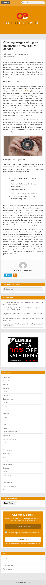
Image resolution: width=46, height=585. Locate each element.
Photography (11, 56)
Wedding (6, 490)
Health (5, 424)
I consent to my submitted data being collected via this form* (24, 533)
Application (6, 377)
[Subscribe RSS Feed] (15, 275)
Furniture (6, 413)
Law (4, 442)
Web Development (9, 486)
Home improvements (10, 432)
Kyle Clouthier (24, 54)
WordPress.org (8, 569)
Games (5, 417)
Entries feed (7, 562)
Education (6, 395)
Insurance (6, 435)
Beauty (5, 384)
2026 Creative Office (23, 582)
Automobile (7, 381)
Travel (5, 479)
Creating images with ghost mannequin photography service (21, 45)
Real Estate (7, 453)
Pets (4, 446)
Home (5, 428)
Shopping (6, 461)
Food (4, 410)
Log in (5, 558)
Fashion (5, 403)
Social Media (7, 464)
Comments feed (8, 565)
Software (6, 468)
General (5, 421)
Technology (7, 475)
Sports (5, 472)
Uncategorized (8, 482)
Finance (5, 406)
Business (6, 388)
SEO (4, 457)
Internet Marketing (9, 439)
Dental (5, 392)
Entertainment (8, 399)
